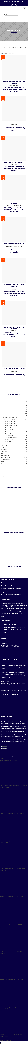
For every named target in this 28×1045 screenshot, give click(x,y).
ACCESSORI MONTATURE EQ (10, 423)
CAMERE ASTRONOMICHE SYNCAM (10, 417)
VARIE (2, 463)
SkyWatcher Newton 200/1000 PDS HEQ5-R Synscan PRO (13, 784)
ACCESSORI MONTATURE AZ (10, 421)
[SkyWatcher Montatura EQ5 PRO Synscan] (12, 313)
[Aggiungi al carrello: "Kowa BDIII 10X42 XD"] (2, 899)
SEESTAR (4, 409)
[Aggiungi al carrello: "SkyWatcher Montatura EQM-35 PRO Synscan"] (16, 354)
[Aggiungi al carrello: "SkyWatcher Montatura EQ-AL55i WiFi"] (16, 108)
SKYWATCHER (5, 411)
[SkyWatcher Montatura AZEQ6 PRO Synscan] (12, 188)
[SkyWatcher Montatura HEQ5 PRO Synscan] (12, 271)
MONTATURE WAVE (8, 433)
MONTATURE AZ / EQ (8, 429)
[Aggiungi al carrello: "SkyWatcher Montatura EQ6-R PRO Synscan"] (16, 229)
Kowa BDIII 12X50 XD (4, 839)
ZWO (3, 447)
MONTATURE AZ (7, 427)
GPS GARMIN (4, 449)
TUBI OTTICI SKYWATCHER (8, 439)
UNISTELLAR (4, 445)
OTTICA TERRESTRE (5, 457)
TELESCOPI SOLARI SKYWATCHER (10, 437)
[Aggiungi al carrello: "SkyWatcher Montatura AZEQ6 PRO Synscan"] (16, 188)
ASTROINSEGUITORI (7, 415)
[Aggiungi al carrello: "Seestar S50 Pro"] (2, 816)
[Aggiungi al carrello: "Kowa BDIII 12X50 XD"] (2, 844)
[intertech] (14, 756)
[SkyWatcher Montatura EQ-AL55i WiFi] (12, 108)
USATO (2, 461)
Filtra (25, 479)
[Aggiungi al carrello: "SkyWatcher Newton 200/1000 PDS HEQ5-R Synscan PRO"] (2, 789)
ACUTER (4, 399)
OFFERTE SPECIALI (5, 455)
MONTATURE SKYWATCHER (9, 419)
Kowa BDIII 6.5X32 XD (4, 1005)
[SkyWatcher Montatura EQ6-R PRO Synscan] (12, 229)
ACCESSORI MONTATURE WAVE (10, 425)
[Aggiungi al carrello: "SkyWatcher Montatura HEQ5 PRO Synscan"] (16, 271)
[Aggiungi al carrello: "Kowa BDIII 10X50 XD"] (2, 872)
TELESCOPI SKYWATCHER (8, 435)
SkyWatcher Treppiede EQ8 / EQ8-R (14, 162)
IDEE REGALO (4, 451)
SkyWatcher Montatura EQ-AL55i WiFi (14, 123)
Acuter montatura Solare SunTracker (8, 1033)
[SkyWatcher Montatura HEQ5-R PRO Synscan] (12, 68)
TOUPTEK (4, 443)
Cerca (3, 14)
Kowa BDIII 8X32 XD (4, 977)
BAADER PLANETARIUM (7, 403)
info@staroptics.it (8, 642)
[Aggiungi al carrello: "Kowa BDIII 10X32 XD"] (2, 955)
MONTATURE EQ (7, 431)
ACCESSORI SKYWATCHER (8, 413)
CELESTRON (4, 405)
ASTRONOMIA (4, 397)
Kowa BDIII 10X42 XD (4, 894)
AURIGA (3, 401)
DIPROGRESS (5, 407)
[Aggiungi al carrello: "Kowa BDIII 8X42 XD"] (2, 927)
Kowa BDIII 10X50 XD (4, 867)
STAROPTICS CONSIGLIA (6, 459)
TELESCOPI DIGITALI (6, 441)
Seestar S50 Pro (3, 811)
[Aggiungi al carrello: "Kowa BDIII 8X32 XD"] (2, 982)
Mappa (2, 616)
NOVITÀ (2, 453)
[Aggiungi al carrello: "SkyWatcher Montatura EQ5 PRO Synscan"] (16, 313)
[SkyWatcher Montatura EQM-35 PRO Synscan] (12, 354)
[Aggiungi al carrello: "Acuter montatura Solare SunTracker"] (2, 1038)
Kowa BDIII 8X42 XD (4, 922)
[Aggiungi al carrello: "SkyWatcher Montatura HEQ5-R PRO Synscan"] (16, 68)
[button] (14, 1044)
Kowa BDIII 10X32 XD (4, 950)
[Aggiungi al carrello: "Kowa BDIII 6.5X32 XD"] (2, 1010)
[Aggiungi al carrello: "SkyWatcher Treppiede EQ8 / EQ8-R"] (16, 148)
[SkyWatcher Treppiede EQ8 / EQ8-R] (12, 148)
